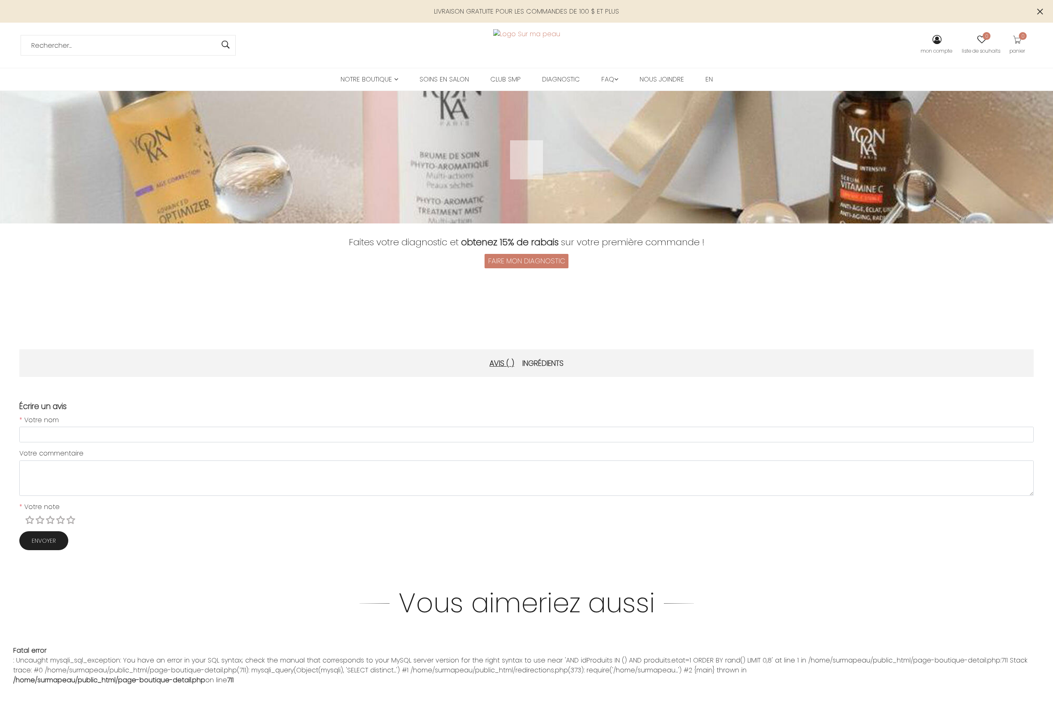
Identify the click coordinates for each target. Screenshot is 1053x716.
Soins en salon (444, 79)
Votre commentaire (51, 453)
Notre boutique (367, 79)
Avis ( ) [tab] (501, 363)
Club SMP (505, 79)
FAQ (607, 79)
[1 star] (31, 520)
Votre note (39, 506)
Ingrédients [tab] (543, 363)
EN (709, 79)
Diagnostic (561, 79)
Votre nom (39, 420)
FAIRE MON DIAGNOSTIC (526, 261)
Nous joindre (662, 79)
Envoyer (44, 541)
